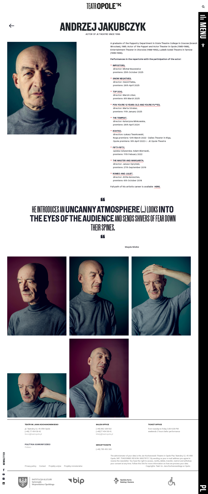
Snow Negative (121, 78)
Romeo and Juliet (123, 174)
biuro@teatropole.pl (33, 434)
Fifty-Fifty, (119, 147)
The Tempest (120, 118)
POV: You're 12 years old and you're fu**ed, (136, 105)
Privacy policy (31, 466)
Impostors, (119, 65)
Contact (42, 466)
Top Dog (117, 92)
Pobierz (28, 447)
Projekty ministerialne (73, 466)
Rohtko (117, 131)
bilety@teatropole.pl (104, 434)
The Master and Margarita (128, 160)
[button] (203, 45)
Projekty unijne (55, 466)
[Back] (11, 26)
